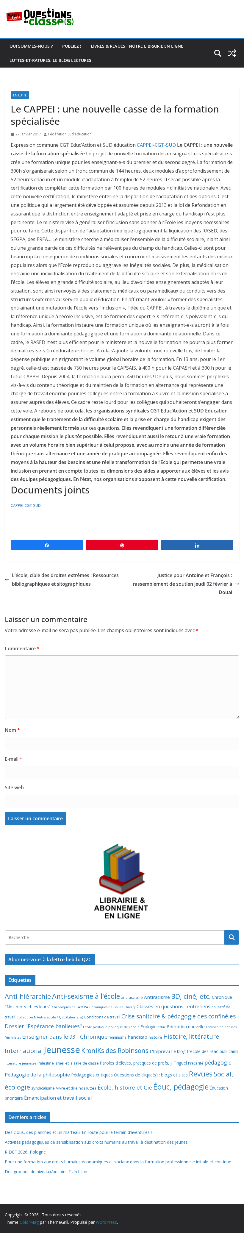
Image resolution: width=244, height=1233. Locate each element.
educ (162, 1027)
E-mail (13, 759)
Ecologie (149, 1026)
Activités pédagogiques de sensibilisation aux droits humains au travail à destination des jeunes (96, 1142)
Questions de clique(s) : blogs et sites (151, 1075)
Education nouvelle (186, 1026)
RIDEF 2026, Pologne (25, 1152)
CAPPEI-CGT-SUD (156, 145)
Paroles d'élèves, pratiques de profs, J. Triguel (143, 1063)
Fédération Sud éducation (70, 134)
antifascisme (132, 997)
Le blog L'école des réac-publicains (204, 1051)
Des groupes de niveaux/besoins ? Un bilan (46, 1171)
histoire (155, 1037)
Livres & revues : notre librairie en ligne (137, 46)
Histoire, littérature (191, 1036)
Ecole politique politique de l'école (111, 1027)
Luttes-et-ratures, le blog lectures (50, 60)
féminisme (117, 1037)
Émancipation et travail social (58, 1097)
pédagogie (218, 1062)
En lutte (20, 95)
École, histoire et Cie (125, 1087)
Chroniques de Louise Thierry (112, 1007)
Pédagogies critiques (92, 1075)
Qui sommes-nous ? (31, 46)
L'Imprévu (160, 1051)
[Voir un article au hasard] (232, 53)
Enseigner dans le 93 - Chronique (64, 1036)
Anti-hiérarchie (28, 996)
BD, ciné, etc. (191, 996)
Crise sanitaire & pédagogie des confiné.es (178, 1016)
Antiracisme (157, 997)
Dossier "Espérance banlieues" (43, 1026)
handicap (137, 1037)
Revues (200, 1074)
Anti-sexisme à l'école (86, 996)
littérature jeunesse (20, 1063)
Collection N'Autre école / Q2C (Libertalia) (49, 1017)
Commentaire (22, 648)
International (24, 1050)
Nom (12, 730)
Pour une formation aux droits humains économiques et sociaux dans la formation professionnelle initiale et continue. (118, 1162)
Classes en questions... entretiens (173, 1006)
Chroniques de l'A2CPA (70, 1007)
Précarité (195, 1063)
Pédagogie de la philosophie (37, 1074)
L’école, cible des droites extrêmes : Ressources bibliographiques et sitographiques (65, 579)
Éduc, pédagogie (181, 1087)
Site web (14, 787)
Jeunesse (62, 1050)
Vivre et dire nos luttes (76, 1088)
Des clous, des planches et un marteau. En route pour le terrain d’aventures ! (78, 1132)
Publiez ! (71, 46)
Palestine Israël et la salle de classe (68, 1063)
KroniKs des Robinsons (114, 1050)
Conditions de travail (102, 1017)
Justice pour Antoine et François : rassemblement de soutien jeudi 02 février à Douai (182, 584)
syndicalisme (43, 1088)
